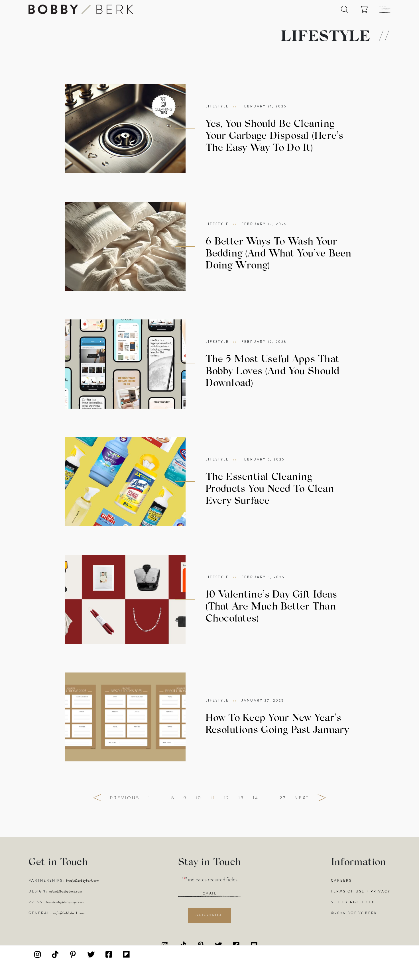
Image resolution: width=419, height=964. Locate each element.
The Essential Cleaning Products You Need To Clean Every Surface (270, 489)
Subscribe (209, 915)
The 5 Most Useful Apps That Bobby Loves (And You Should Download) (272, 372)
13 (241, 798)
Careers (341, 880)
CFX (370, 902)
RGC (355, 902)
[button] (344, 9)
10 (199, 798)
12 (227, 798)
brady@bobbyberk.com (82, 880)
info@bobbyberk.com (69, 913)
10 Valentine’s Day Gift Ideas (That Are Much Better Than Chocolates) (271, 607)
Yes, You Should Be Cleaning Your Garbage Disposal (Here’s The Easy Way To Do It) (274, 136)
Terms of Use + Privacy (360, 891)
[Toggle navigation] (384, 9)
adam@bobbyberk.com (65, 891)
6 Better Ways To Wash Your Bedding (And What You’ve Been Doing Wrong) (279, 254)
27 (283, 798)
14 (256, 798)
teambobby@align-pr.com (65, 902)
